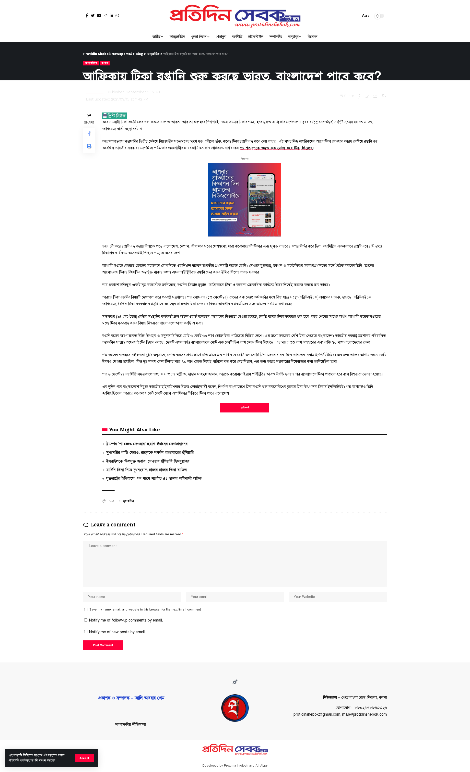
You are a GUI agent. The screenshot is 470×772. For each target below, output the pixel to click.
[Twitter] (92, 15)
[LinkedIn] (111, 15)
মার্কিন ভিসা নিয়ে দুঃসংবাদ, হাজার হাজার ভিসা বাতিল (146, 470)
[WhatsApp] (117, 15)
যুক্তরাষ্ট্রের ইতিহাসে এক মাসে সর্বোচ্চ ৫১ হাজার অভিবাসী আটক (153, 478)
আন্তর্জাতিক (91, 63)
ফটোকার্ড (245, 407)
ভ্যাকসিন (128, 501)
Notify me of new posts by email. (117, 632)
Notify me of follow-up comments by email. (126, 620)
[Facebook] (86, 15)
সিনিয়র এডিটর (95, 92)
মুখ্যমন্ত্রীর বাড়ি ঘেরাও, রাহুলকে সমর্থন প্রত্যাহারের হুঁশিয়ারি (150, 452)
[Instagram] (105, 15)
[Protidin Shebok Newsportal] (235, 16)
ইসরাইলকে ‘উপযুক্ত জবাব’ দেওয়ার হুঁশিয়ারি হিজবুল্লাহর (147, 461)
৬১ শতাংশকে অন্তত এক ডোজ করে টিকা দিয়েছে (276, 148)
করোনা (105, 63)
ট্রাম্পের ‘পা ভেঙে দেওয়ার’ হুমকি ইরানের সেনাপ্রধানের (147, 444)
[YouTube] (99, 15)
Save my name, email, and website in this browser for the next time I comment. (145, 609)
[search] (355, 15)
